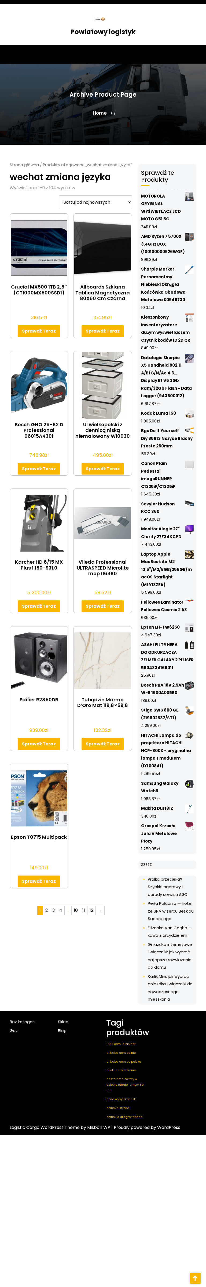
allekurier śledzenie (121, 1070)
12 (91, 910)
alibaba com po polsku (123, 1061)
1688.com (113, 1044)
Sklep (63, 1022)
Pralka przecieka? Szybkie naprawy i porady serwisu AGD (167, 886)
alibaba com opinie (121, 1053)
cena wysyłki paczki (121, 1099)
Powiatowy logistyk (103, 31)
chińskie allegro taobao (124, 1117)
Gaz (14, 1030)
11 (83, 910)
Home (100, 113)
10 (76, 910)
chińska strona (117, 1108)
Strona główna (24, 164)
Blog (62, 1030)
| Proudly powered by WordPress (145, 1127)
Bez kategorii (22, 1022)
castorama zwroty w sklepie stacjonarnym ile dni (125, 1084)
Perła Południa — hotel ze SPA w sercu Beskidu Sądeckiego (171, 910)
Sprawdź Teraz (39, 331)
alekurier (128, 1044)
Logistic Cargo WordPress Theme (45, 1127)
